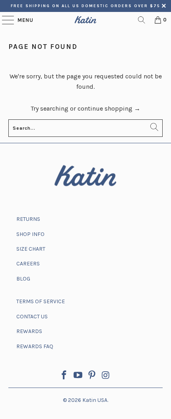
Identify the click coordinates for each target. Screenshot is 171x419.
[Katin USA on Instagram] (106, 376)
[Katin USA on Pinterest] (92, 376)
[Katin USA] (85, 20)
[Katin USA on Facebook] (64, 376)
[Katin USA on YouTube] (78, 376)
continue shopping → (109, 108)
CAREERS (28, 263)
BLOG (23, 278)
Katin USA (94, 400)
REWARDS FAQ (34, 346)
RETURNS (28, 219)
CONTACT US (32, 316)
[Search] (141, 20)
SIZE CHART (30, 249)
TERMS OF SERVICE (40, 301)
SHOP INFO (30, 234)
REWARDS (29, 331)
